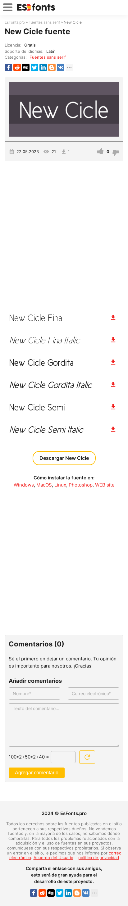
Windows (24, 485)
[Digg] (26, 67)
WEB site (105, 485)
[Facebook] (8, 67)
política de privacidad (98, 857)
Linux (60, 485)
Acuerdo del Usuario (53, 857)
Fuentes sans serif (48, 57)
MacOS (44, 485)
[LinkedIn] (43, 67)
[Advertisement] (64, 234)
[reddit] (17, 67)
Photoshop (81, 485)
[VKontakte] (60, 67)
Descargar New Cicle (64, 458)
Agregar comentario (36, 772)
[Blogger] (52, 67)
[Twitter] (34, 67)
